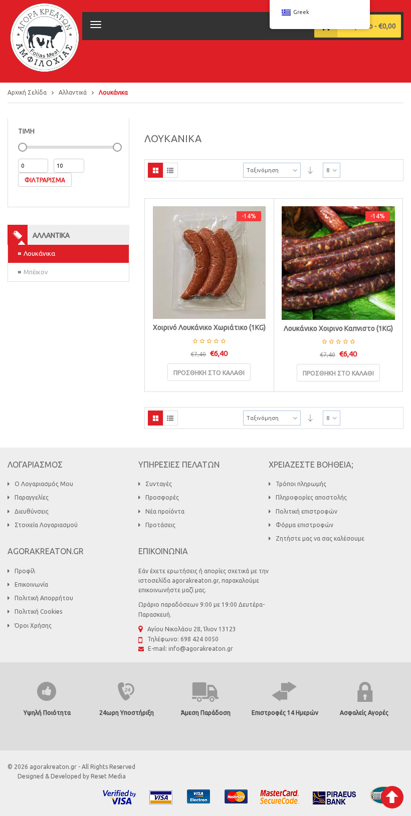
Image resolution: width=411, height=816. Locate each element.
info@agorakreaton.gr (200, 648)
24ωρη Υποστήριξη (126, 712)
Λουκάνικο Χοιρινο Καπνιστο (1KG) (338, 328)
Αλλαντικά (73, 92)
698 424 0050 (199, 639)
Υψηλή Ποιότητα (47, 712)
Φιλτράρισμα (45, 180)
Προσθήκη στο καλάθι (209, 372)
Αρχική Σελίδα (27, 92)
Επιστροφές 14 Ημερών (285, 712)
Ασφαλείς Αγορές (364, 712)
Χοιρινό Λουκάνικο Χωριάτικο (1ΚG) (209, 327)
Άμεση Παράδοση (206, 712)
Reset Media (108, 776)
